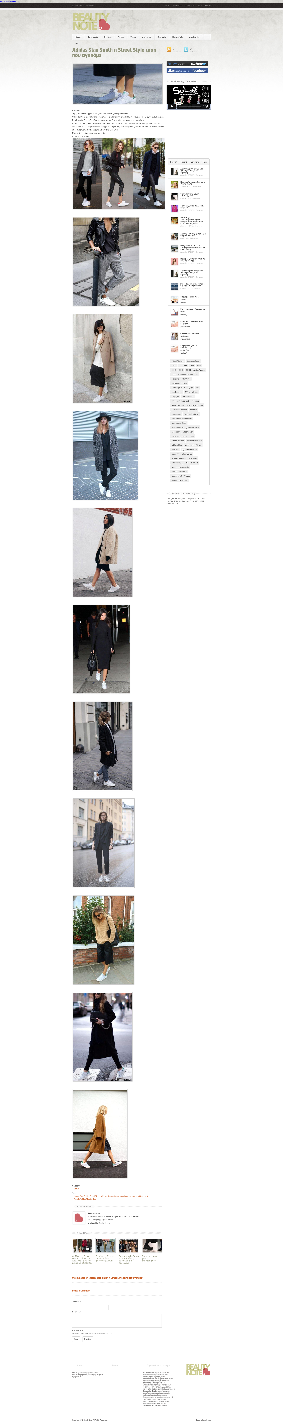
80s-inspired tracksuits (181, 401)
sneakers (124, 1196)
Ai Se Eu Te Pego (179, 458)
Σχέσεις (108, 37)
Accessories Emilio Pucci (182, 418)
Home (167, 5)
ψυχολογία (93, 37)
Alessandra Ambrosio (180, 467)
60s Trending (177, 392)
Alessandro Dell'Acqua (181, 476)
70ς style (175, 396)
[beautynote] (91, 30)
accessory (176, 431)
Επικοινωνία (190, 5)
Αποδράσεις (194, 37)
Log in (200, 5)
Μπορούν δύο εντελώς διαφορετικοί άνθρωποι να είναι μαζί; (192, 247)
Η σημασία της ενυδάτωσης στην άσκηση (192, 183)
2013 (181, 370)
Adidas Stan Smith (81, 1196)
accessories (176, 414)
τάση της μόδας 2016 (138, 1196)
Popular (173, 162)
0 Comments (199, 175)
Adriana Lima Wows (193, 445)
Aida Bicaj (193, 458)
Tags (205, 162)
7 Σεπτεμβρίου (191, 392)
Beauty (78, 37)
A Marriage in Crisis (195, 405)
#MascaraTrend (193, 361)
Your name (76, 1301)
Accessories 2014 (191, 414)
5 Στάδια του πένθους (181, 378)
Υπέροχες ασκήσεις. (189, 297)
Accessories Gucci (179, 423)
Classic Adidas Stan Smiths (85, 1199)
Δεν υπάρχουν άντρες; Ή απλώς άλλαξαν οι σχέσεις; (191, 171)
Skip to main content (8, 1)
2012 (174, 370)
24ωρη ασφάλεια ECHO (182, 374)
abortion (193, 409)
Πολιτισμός (177, 37)
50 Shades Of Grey (179, 383)
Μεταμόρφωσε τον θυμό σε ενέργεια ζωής (192, 260)
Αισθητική (146, 37)
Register (208, 5)
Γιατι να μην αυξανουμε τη (192, 309)
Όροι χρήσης (177, 5)
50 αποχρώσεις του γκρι (182, 387)
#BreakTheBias (178, 361)
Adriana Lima (177, 445)
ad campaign (188, 431)
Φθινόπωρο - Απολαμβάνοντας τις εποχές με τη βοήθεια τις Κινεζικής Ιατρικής (191, 220)
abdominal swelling (179, 409)
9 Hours (195, 401)
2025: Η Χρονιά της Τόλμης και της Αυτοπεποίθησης (192, 285)
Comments (195, 162)
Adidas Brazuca (178, 440)
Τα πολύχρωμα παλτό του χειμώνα (192, 207)
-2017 (174, 365)
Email (92, 5)
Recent (184, 162)
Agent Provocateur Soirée (182, 454)
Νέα (77, 43)
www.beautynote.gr (150, 1374)
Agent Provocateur (189, 449)
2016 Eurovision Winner (195, 370)
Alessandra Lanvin (179, 471)
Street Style (94, 1196)
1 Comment (197, 186)
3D (197, 374)
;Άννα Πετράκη (178, 405)
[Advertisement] (189, 133)
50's (197, 387)
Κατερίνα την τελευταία (191, 321)
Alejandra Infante (191, 462)
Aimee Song (176, 462)
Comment (76, 1311)
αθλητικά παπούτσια (110, 1196)
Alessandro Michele (179, 480)
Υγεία (133, 37)
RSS (86, 5)
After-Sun (175, 449)
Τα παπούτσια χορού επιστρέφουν (189, 195)
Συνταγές (162, 37)
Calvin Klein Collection (189, 333)
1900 (185, 365)
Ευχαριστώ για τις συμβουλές (188, 347)
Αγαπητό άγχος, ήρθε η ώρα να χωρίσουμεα (193, 235)
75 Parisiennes (188, 396)
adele (192, 436)
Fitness (121, 37)
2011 (199, 365)
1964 (192, 365)
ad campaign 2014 (179, 436)
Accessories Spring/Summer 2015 (185, 427)
